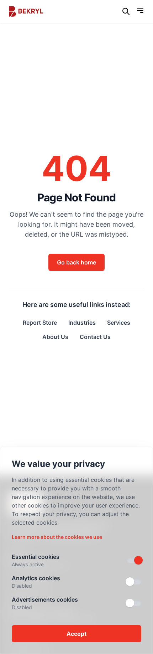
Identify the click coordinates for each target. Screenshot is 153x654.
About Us (55, 336)
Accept (76, 633)
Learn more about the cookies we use (57, 537)
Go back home (76, 262)
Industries (82, 322)
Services (118, 322)
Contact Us (95, 336)
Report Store (40, 322)
